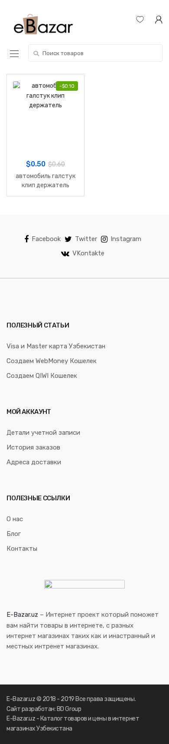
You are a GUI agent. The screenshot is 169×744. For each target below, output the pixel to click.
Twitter (86, 239)
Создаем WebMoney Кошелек (51, 361)
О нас (14, 519)
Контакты (21, 548)
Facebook (46, 239)
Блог (13, 534)
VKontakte (88, 253)
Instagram (125, 239)
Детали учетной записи (43, 432)
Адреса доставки (33, 462)
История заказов (33, 447)
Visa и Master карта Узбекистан (55, 346)
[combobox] (95, 53)
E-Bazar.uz (22, 614)
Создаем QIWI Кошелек (41, 376)
